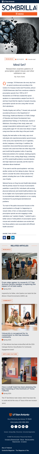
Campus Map (12, 432)
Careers (6, 432)
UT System (24, 441)
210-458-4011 (24, 422)
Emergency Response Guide (12, 439)
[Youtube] (19, 426)
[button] (19, 14)
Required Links (16, 441)
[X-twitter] (15, 426)
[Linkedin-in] (23, 426)
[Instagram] (26, 426)
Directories (19, 432)
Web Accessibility (29, 439)
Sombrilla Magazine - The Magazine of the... (16, 450)
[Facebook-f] (12, 426)
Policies (22, 439)
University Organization (29, 432)
